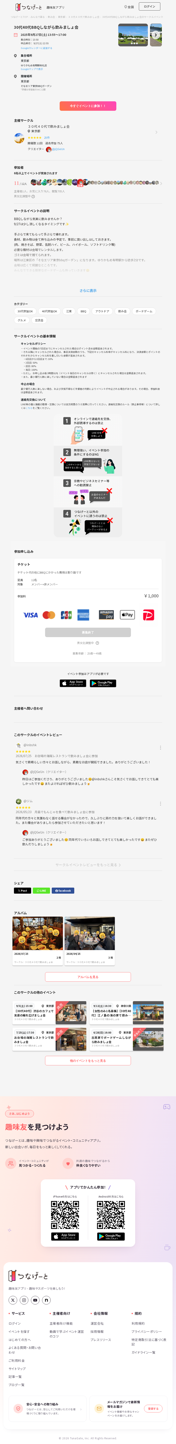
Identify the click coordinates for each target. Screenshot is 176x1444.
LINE (42, 890)
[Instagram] (24, 1300)
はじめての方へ (20, 1339)
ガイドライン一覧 (143, 1352)
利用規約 (138, 1323)
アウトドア (102, 311)
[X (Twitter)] (13, 1300)
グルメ (22, 320)
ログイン (149, 6)
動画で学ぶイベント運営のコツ (67, 1333)
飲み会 (51, 16)
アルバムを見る (88, 977)
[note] (46, 1300)
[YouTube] (35, 1300)
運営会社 (97, 1323)
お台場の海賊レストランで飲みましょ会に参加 (66, 756)
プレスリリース (101, 1339)
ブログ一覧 (16, 1384)
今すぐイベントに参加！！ (88, 106)
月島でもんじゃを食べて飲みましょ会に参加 (64, 812)
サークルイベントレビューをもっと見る (86, 864)
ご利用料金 (17, 1360)
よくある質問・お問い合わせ (25, 1349)
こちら (29, 408)
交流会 (39, 320)
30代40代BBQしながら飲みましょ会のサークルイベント (132, 16)
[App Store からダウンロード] (65, 1236)
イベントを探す (19, 1331)
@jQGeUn (58, 149)
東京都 (61, 16)
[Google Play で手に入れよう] (111, 1236)
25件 (47, 137)
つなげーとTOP (19, 16)
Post (23, 890)
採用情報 (97, 1331)
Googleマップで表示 (32, 69)
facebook (64, 890)
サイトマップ (17, 1368)
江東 (69, 311)
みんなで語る (37, 16)
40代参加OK (49, 311)
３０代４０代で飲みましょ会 (83, 16)
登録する (153, 1408)
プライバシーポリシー (147, 1331)
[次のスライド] (156, 35)
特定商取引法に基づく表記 (149, 1342)
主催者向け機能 (61, 1323)
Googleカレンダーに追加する (36, 48)
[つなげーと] (28, 1276)
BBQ (83, 311)
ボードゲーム (144, 311)
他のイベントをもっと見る (88, 1060)
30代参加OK (25, 311)
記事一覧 (15, 1376)
